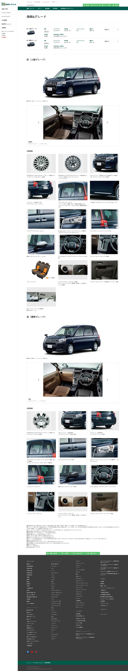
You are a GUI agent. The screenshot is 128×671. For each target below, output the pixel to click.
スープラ (77, 567)
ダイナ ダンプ (79, 587)
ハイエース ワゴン (55, 634)
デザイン (40, 8)
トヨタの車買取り (79, 627)
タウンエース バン (80, 580)
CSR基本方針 (103, 590)
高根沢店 (28, 583)
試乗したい (29, 612)
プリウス (53, 583)
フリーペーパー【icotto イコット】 (107, 588)
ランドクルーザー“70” (55, 605)
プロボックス (78, 594)
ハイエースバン (79, 591)
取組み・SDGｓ (103, 585)
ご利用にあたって (103, 605)
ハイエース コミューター (81, 589)
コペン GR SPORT (80, 569)
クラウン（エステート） (56, 590)
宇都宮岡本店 (29, 575)
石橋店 (28, 577)
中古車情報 (78, 613)
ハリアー (53, 599)
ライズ (52, 610)
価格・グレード (30, 8)
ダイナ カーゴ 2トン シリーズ (82, 585)
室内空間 (47, 8)
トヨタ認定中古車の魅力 (81, 620)
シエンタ (53, 629)
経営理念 (102, 583)
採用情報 (3, 35)
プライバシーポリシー (104, 603)
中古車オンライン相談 (80, 618)
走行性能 (55, 8)
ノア (52, 632)
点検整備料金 (29, 645)
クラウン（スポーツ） (55, 594)
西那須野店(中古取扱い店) (32, 596)
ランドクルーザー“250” (56, 603)
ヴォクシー (53, 638)
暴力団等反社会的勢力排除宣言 (106, 596)
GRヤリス (78, 572)
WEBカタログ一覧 (96, 5)
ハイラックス (54, 612)
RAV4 (52, 607)
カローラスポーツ (54, 572)
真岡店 (28, 579)
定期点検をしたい (30, 628)
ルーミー (53, 570)
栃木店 (28, 590)
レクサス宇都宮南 (30, 603)
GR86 (77, 574)
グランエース (54, 636)
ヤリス (52, 575)
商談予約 (116, 5)
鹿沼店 (28, 581)
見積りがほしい (30, 616)
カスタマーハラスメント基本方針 (107, 599)
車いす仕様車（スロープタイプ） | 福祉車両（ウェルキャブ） (109, 565)
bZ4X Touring (54, 618)
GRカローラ (78, 576)
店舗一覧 (28, 564)
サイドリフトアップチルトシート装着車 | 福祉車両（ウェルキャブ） (109, 561)
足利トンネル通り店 (31, 594)
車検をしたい (29, 625)
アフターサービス (30, 623)
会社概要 (3, 33)
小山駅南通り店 (30, 588)
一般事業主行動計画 (104, 592)
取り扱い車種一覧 (54, 564)
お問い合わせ (104, 614)
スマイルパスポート (31, 630)
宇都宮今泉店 (29, 570)
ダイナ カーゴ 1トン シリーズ (82, 583)
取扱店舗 (87, 5)
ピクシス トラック (80, 605)
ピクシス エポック (80, 602)
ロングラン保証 (79, 622)
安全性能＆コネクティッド (67, 8)
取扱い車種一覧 (30, 610)
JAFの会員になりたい (31, 639)
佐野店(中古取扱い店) (31, 592)
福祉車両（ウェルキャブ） (83, 631)
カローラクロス (54, 596)
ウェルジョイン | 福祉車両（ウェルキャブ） (109, 571)
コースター (78, 598)
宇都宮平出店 (29, 568)
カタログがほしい (30, 614)
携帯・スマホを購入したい (32, 636)
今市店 (28, 585)
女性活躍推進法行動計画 (105, 594)
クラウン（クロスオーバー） (57, 592)
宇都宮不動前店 (30, 566)
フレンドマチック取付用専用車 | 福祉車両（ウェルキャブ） (109, 574)
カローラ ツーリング (80, 563)
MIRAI (52, 581)
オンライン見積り (107, 5)
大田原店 (28, 599)
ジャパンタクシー (31, 5)
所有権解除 (102, 601)
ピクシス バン (79, 607)
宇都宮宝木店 (29, 572)
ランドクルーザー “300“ (56, 601)
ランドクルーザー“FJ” (55, 621)
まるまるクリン (79, 625)
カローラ (53, 585)
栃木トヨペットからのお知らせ (8, 31)
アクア (52, 568)
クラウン (53, 579)
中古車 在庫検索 (79, 616)
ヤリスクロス (54, 614)
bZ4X (52, 616)
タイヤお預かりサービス (31, 632)
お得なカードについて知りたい (33, 641)
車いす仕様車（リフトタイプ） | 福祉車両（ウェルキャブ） (109, 568)
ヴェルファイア (54, 627)
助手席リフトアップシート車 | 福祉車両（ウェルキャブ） (85, 634)
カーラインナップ (56, 561)
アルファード (54, 625)
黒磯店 (28, 601)
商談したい (29, 619)
